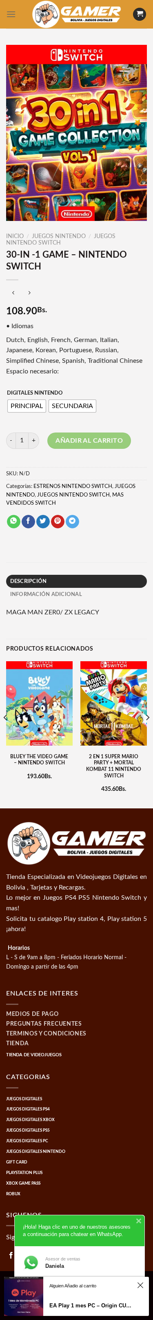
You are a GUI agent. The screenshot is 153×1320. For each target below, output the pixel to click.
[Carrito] (139, 14)
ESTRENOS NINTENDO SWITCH (72, 486)
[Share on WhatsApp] (13, 522)
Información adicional (46, 594)
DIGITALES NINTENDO (35, 393)
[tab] (76, 581)
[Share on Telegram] (72, 522)
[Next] (147, 733)
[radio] (27, 406)
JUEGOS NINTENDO (59, 236)
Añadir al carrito (89, 440)
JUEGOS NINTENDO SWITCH (73, 494)
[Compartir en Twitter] (43, 522)
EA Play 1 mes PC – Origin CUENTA (92, 1305)
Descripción (28, 581)
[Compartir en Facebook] (28, 522)
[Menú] (11, 14)
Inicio (15, 236)
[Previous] (6, 733)
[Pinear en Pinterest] (57, 522)
